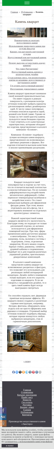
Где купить (27, 402)
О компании (27, 392)
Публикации (27, 12)
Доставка (27, 405)
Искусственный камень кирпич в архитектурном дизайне (27, 73)
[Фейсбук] (3, 410)
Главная (14, 12)
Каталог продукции (27, 395)
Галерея (27, 410)
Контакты (27, 414)
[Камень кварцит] (27, 32)
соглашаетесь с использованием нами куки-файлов (28, 441)
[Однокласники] (3, 423)
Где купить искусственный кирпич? (27, 86)
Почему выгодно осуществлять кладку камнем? (27, 64)
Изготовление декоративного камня (27, 89)
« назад (27, 361)
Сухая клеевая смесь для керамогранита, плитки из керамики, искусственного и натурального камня (27, 80)
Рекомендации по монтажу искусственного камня (27, 41)
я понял (10, 445)
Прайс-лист (27, 397)
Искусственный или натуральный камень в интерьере (27, 58)
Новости (27, 400)
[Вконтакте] (3, 417)
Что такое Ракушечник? (27, 69)
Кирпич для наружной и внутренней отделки (27, 53)
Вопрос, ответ (27, 407)
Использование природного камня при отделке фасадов (27, 47)
